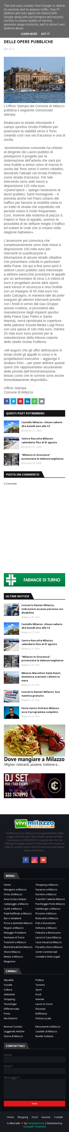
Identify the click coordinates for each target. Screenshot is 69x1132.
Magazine (9, 961)
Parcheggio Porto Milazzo (50, 904)
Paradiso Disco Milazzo (48, 947)
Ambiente (9, 994)
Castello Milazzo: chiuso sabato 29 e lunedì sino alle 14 (41, 424)
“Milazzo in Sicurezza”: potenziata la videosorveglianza (42, 456)
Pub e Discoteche (45, 923)
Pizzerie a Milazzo (46, 913)
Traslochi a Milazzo (15, 942)
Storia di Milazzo (13, 1036)
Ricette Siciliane (44, 1036)
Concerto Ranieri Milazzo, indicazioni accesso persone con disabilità (42, 608)
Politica (39, 980)
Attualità (8, 980)
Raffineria (41, 1013)
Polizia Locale (43, 1018)
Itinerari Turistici (13, 1026)
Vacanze (45, 1117)
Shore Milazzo (12, 951)
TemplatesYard (36, 1123)
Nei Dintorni (10, 1018)
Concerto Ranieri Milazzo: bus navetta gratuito (40, 693)
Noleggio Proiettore (15, 932)
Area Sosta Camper (15, 899)
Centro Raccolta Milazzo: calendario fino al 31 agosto (39, 440)
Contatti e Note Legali (47, 956)
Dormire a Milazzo (46, 894)
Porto (7, 1013)
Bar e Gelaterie (12, 918)
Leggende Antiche (14, 1031)
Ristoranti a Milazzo (46, 918)
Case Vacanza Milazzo (48, 942)
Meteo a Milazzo (13, 956)
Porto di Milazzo (13, 894)
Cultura (8, 989)
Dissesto (40, 1008)
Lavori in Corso (44, 1004)
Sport (38, 989)
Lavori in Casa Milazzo (48, 937)
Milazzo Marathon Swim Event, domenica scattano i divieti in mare (41, 676)
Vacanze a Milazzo (46, 889)
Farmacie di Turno (14, 937)
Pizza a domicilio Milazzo (18, 923)
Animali (39, 999)
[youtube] (43, 860)
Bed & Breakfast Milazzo (18, 947)
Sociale (8, 984)
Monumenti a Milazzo (47, 1026)
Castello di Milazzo (46, 1031)
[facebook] (26, 860)
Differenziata (11, 1008)
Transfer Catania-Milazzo (50, 899)
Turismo (40, 984)
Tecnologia (10, 1004)
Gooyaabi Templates (34, 1126)
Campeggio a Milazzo (16, 904)
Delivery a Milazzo (46, 928)
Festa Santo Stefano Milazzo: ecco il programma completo (40, 710)
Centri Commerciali (46, 951)
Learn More (29, 33)
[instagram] (34, 860)
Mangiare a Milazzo (15, 889)
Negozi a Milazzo (14, 928)
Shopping (9, 999)
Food (38, 994)
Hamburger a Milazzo (47, 908)
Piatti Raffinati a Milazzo (18, 913)
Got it (45, 33)
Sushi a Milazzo (13, 908)
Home (7, 884)
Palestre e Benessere (48, 932)
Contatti (58, 1117)
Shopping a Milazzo (46, 884)
